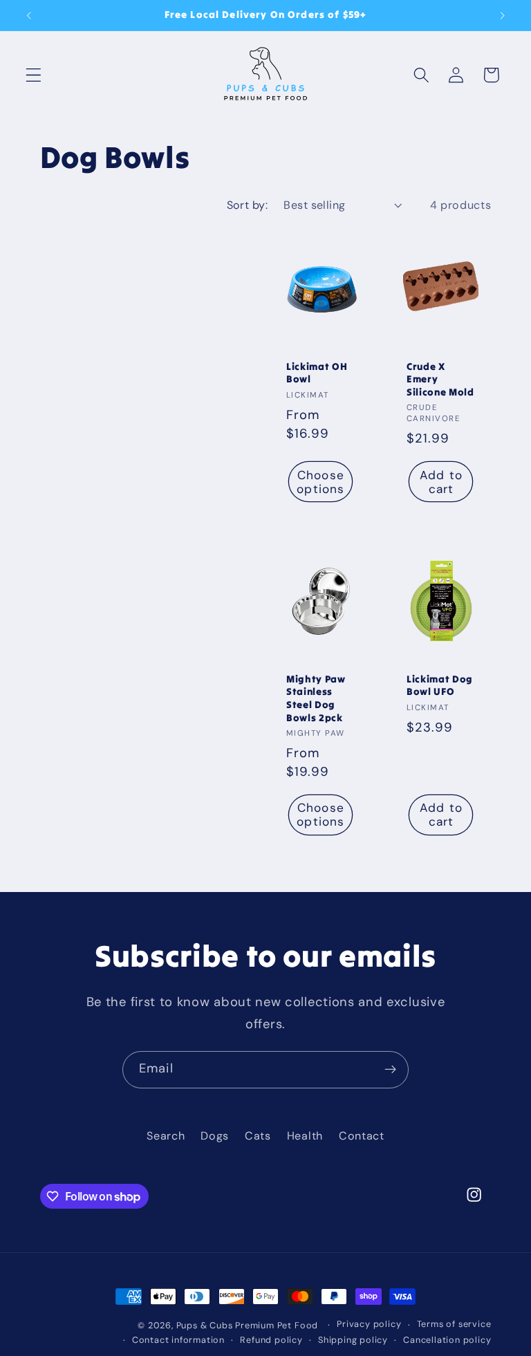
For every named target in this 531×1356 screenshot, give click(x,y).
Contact (361, 1136)
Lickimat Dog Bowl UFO (440, 685)
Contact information (178, 1340)
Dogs (215, 1136)
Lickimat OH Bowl (316, 373)
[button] (33, 75)
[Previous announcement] (29, 15)
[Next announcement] (502, 15)
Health (305, 1136)
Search (166, 1136)
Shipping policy (353, 1340)
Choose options (320, 481)
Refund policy (271, 1340)
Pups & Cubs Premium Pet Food (247, 1325)
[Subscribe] (390, 1069)
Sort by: (247, 205)
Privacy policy (369, 1324)
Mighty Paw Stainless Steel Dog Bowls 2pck (316, 697)
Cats (258, 1136)
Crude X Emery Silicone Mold (440, 379)
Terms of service (454, 1324)
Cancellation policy (447, 1340)
